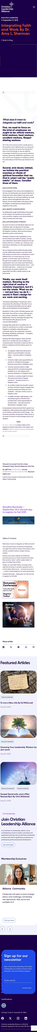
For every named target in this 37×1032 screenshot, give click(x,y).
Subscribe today (26, 988)
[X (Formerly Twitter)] (10, 1018)
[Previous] (2, 929)
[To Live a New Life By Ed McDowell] (18, 682)
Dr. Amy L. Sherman (9, 425)
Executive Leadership (7, 741)
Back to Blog (8, 40)
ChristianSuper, (17, 469)
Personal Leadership (7, 697)
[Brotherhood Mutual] (18, 614)
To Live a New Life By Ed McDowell (16, 703)
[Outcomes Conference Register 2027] (18, 588)
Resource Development (7, 788)
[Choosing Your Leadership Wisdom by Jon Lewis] (18, 726)
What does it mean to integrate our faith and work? (18, 544)
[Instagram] (18, 1018)
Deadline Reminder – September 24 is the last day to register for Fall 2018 (17, 509)
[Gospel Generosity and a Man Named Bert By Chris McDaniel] (18, 773)
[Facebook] (2, 1018)
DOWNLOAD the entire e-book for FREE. (15, 471)
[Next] (9, 929)
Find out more (9, 920)
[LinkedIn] (26, 1018)
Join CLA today (8, 845)
